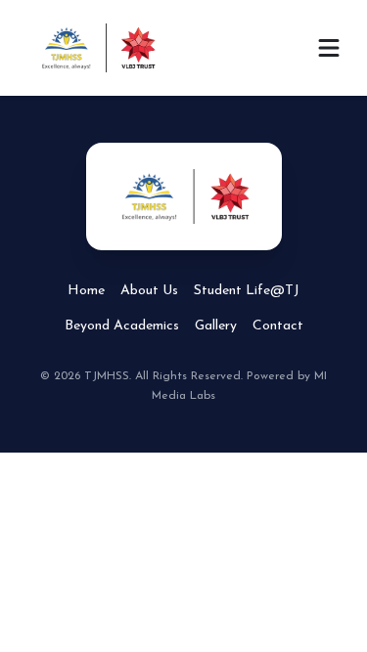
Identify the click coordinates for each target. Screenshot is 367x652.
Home (86, 290)
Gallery (216, 326)
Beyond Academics (122, 326)
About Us (149, 290)
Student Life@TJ (246, 290)
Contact (277, 326)
